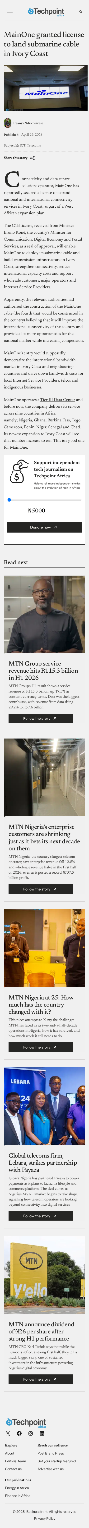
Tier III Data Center (57, 400)
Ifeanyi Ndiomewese (28, 123)
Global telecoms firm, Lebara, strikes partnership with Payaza (43, 1163)
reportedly (13, 193)
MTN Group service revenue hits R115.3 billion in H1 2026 (43, 671)
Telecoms (34, 145)
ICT (22, 145)
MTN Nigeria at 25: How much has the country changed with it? (41, 1005)
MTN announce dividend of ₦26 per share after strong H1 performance (41, 1332)
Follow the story (36, 718)
